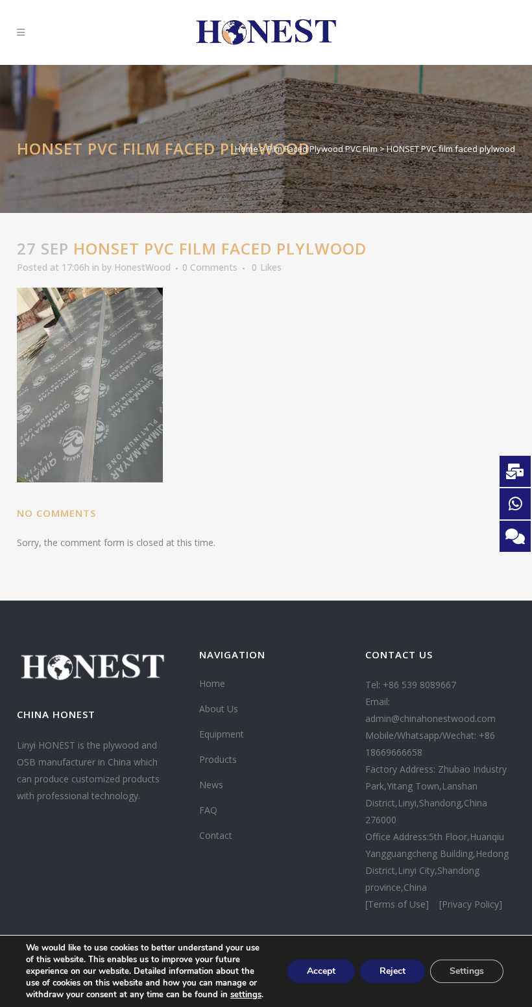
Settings (467, 971)
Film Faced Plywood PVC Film (322, 149)
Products (218, 759)
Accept (321, 971)
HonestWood (142, 267)
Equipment (221, 734)
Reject (392, 971)
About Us (218, 708)
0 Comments (209, 267)
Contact (215, 835)
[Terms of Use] (398, 904)
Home (246, 149)
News (211, 784)
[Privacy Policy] (470, 904)
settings (245, 995)
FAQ (208, 810)
